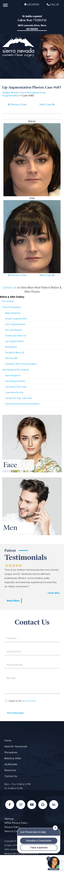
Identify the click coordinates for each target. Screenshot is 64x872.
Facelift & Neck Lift (14, 352)
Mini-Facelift (11, 358)
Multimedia (10, 764)
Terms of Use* (29, 700)
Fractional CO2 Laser (15, 386)
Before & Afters (12, 758)
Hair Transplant (12, 375)
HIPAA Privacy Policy (16, 822)
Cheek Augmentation (16, 318)
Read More (13, 600)
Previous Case (18, 104)
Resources (10, 770)
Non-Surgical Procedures (15, 369)
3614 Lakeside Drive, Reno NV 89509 (32, 27)
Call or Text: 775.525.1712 (32, 20)
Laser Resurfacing (14, 392)
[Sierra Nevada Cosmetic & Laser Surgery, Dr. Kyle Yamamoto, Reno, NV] (18, 46)
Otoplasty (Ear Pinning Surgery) (21, 364)
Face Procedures (30, 92)
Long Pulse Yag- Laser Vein (18, 398)
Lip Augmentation (14, 341)
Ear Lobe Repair (13, 330)
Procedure (8, 301)
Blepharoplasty (13, 313)
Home (7, 740)
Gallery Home (10, 92)
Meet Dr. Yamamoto (15, 746)
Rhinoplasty (11, 347)
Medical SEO (10, 853)
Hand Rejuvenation (15, 381)
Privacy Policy (12, 827)
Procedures (10, 752)
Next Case (46, 104)
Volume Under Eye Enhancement (22, 403)
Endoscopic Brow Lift (15, 335)
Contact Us (10, 287)
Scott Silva (54, 593)
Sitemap (9, 818)
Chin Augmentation (15, 324)
